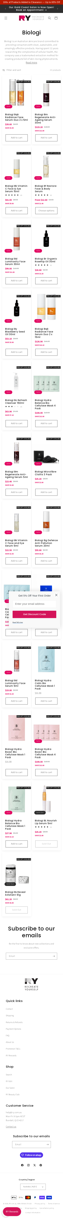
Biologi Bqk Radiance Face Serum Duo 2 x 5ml (16, 117)
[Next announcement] (57, 8)
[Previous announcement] (5, 8)
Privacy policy (40, 1204)
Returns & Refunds (14, 1022)
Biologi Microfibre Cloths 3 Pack (45, 473)
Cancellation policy (47, 1208)
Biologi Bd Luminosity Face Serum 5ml (15, 683)
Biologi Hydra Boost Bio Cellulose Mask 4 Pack (45, 753)
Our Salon (10, 1088)
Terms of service (54, 1204)
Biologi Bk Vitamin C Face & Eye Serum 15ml (16, 189)
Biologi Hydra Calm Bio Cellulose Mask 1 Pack (45, 684)
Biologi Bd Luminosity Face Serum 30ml (15, 261)
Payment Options (13, 1029)
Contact (9, 1009)
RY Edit (9, 1081)
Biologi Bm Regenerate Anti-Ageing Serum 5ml (16, 474)
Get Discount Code (34, 614)
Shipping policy (31, 1208)
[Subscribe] (54, 956)
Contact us (11, 1126)
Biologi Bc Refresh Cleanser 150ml (16, 402)
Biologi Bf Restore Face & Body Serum (46, 189)
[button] (6, 18)
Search (9, 1074)
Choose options (46, 210)
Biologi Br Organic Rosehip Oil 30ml (46, 260)
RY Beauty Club (12, 1094)
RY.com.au (13, 1204)
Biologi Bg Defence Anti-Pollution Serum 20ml (46, 543)
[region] (31, 2)
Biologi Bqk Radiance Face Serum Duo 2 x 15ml (44, 333)
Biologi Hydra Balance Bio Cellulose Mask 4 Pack (45, 404)
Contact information (32, 1213)
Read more (31, 62)
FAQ (7, 1035)
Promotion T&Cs (13, 1048)
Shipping (10, 1015)
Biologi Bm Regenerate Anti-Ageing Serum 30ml (45, 118)
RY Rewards (11, 1055)
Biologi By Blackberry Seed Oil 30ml (15, 332)
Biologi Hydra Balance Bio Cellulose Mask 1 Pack (15, 824)
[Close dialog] (56, 595)
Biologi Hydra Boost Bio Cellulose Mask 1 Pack (15, 753)
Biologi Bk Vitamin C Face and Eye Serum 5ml (16, 543)
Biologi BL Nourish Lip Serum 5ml (46, 822)
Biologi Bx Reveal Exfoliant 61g (15, 893)
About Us (10, 1042)
